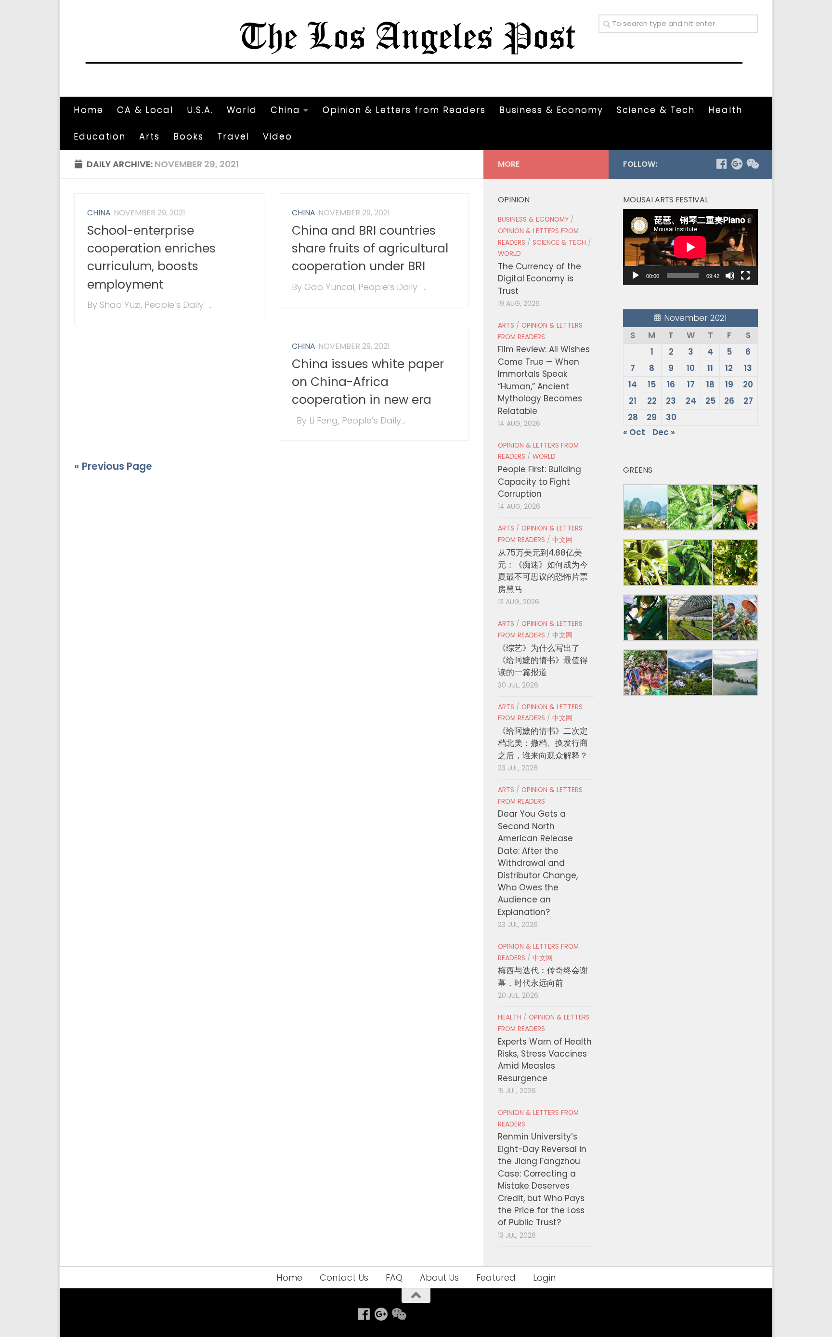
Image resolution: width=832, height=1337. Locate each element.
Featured (496, 1277)
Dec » (663, 432)
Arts (149, 136)
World (242, 110)
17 (691, 384)
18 (710, 384)
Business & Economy (551, 110)
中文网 (562, 539)
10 (691, 368)
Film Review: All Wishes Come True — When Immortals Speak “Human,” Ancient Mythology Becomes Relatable (544, 380)
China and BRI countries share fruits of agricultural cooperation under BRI (370, 248)
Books (188, 136)
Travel (233, 136)
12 (729, 368)
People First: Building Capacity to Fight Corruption (539, 481)
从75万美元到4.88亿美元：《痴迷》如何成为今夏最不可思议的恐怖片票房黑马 (543, 571)
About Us (439, 1277)
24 (691, 401)
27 (748, 401)
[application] (690, 247)
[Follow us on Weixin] (752, 164)
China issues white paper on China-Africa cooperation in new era (368, 382)
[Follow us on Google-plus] (736, 164)
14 (632, 384)
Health (725, 110)
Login (544, 1277)
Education (100, 136)
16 (671, 384)
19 (729, 384)
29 (652, 417)
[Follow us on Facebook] (721, 164)
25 (710, 401)
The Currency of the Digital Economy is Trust (539, 279)
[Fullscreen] (745, 275)
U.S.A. (200, 110)
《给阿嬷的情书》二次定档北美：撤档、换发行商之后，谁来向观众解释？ (543, 743)
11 (710, 368)
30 (671, 417)
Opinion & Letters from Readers (404, 110)
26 (729, 401)
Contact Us (344, 1277)
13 (748, 368)
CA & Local (145, 110)
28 (633, 417)
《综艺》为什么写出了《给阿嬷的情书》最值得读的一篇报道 (543, 660)
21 (633, 401)
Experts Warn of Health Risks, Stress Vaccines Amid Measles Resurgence (545, 1060)
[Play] (635, 275)
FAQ (394, 1277)
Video (277, 136)
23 (671, 401)
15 (652, 384)
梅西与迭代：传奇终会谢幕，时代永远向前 (543, 976)
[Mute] (730, 275)
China (285, 110)
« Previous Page (113, 466)
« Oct (634, 432)
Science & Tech (656, 110)
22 (652, 401)
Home (89, 110)
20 (748, 384)
